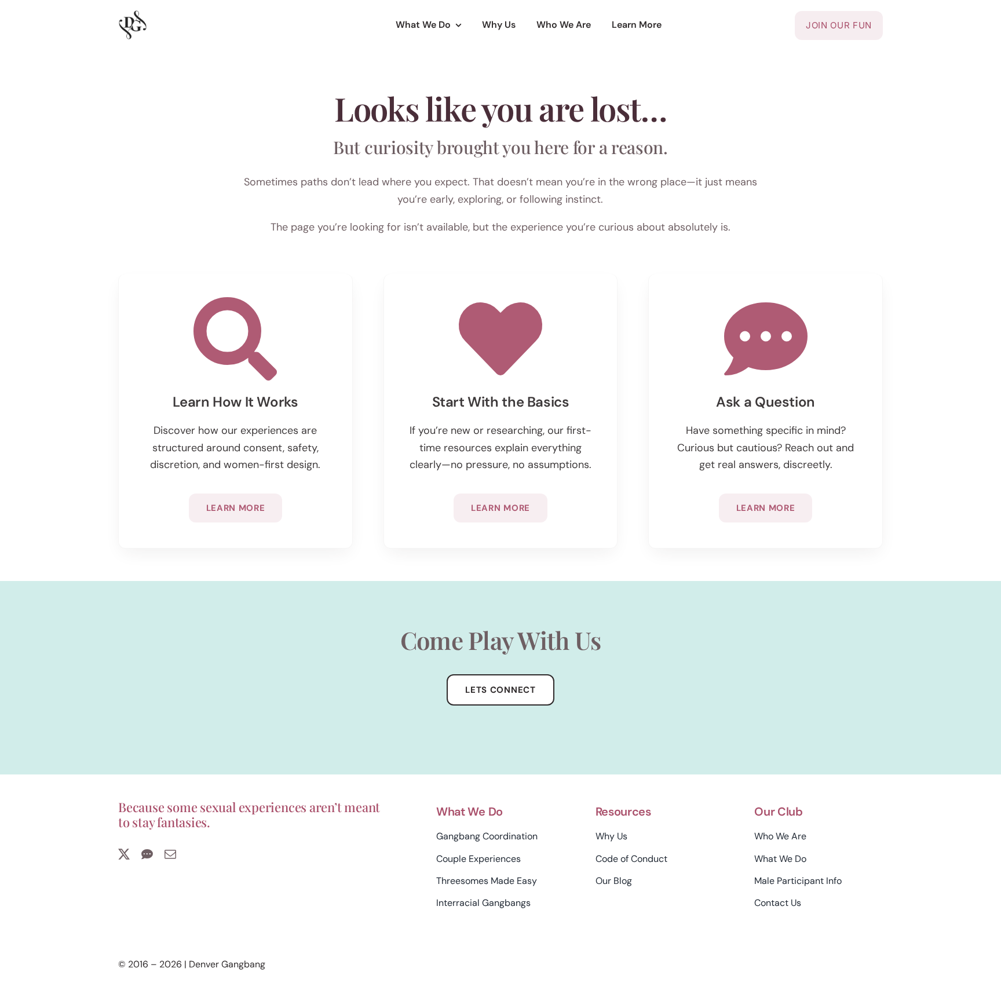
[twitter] (124, 854)
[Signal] (147, 854)
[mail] (170, 854)
